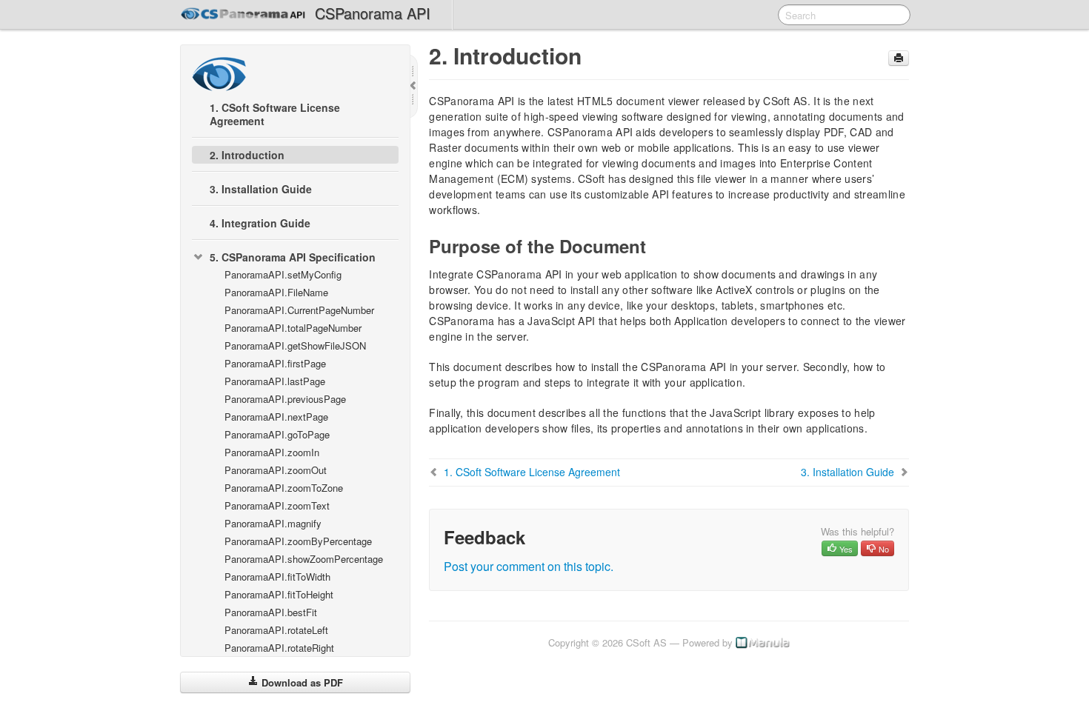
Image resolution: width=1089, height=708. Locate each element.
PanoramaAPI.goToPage (277, 434)
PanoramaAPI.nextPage (276, 417)
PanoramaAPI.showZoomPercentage (303, 559)
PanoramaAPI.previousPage (285, 399)
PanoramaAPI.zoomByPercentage (298, 541)
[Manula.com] (763, 642)
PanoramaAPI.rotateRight (279, 648)
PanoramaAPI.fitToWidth (277, 577)
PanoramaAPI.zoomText (277, 505)
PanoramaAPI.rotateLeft (276, 630)
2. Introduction (247, 154)
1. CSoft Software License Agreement (275, 114)
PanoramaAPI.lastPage (274, 381)
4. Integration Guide (260, 223)
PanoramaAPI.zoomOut (275, 470)
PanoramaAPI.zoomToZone (283, 488)
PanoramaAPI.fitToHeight (278, 594)
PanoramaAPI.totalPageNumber (293, 328)
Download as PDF (301, 682)
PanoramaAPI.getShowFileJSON (295, 345)
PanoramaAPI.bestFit (270, 612)
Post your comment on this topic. (528, 566)
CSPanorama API (372, 13)
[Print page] (898, 58)
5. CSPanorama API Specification (293, 257)
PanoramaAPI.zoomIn (271, 452)
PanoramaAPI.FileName (276, 292)
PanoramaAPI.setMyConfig (283, 274)
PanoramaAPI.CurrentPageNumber (299, 310)
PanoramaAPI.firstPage (275, 363)
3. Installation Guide (261, 188)
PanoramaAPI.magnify (273, 523)
